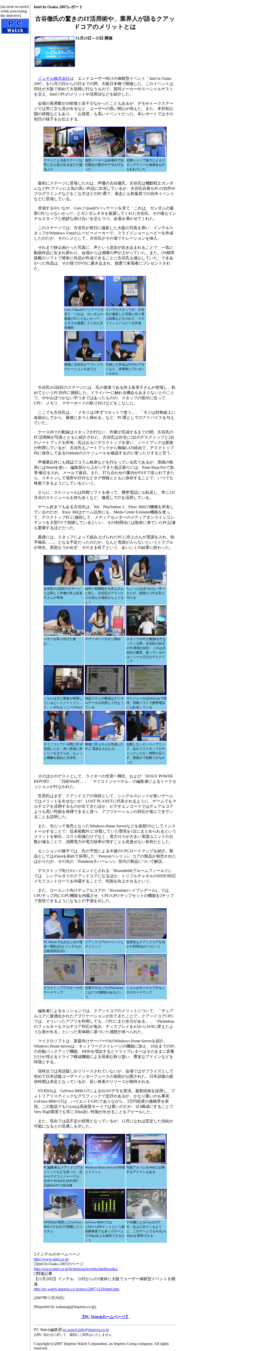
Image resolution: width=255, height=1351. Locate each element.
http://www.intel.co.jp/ (51, 1259)
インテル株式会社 (54, 78)
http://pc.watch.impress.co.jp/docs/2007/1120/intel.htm (76, 1289)
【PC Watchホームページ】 (105, 1317)
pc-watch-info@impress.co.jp (86, 1330)
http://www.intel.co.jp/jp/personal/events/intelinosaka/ (76, 1269)
